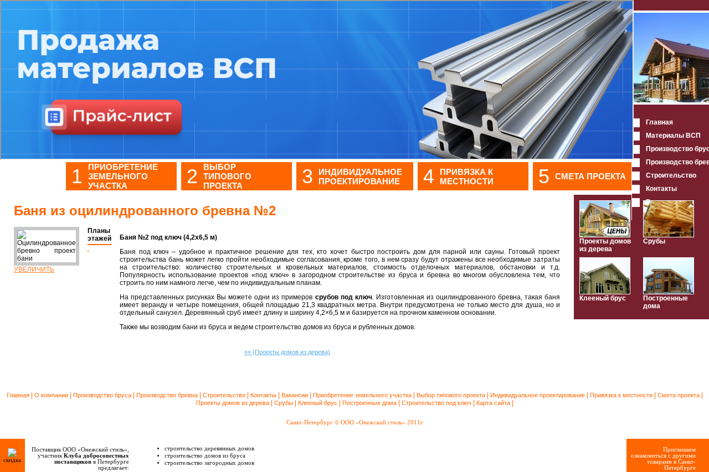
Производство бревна (167, 395)
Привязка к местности (467, 176)
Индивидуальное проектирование (360, 176)
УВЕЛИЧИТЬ (34, 269)
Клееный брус (602, 298)
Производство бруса (102, 395)
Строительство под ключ (436, 403)
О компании (51, 395)
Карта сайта (493, 403)
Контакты (263, 395)
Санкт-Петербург (309, 422)
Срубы (654, 241)
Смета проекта (590, 176)
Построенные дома (665, 302)
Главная (18, 395)
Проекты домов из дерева (605, 245)
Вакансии (294, 395)
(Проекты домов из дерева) (287, 352)
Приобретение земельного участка (123, 176)
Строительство (224, 395)
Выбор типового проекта (227, 176)
